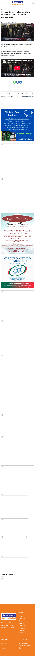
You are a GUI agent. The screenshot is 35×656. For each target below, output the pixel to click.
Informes (21, 632)
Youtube (3, 648)
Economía (22, 625)
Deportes (22, 630)
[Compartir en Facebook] (17, 82)
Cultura (21, 621)
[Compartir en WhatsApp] (14, 82)
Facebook (4, 643)
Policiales (22, 628)
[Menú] (2, 3)
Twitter (3, 646)
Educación (22, 618)
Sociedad (4, 9)
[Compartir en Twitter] (20, 82)
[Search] (33, 3)
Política (21, 616)
